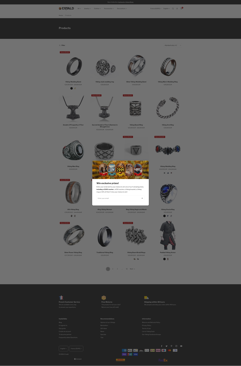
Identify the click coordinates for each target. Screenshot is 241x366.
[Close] (146, 162)
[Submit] (142, 198)
